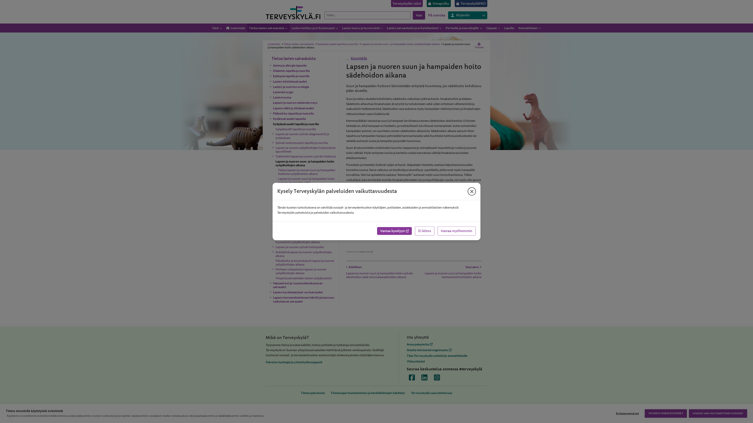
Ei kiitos (424, 231)
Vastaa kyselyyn (392, 231)
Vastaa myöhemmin (456, 231)
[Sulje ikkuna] (472, 191)
